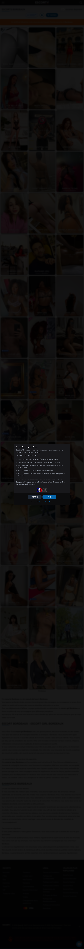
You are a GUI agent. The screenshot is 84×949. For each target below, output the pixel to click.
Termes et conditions (46, 502)
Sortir (35, 497)
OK (49, 497)
